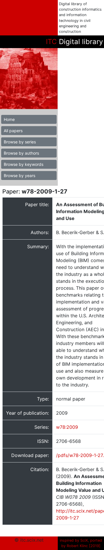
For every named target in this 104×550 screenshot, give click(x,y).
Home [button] (9, 119)
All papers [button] (13, 130)
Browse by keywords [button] (23, 164)
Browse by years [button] (19, 175)
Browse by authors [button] (21, 153)
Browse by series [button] (20, 141)
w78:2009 (67, 427)
